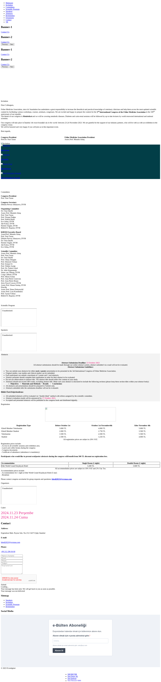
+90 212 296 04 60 (8, 552)
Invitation (9, 5)
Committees (10, 7)
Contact (8, 20)
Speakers (9, 11)
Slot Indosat (72, 679)
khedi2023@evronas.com (10, 542)
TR (7, 22)
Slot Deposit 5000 (74, 681)
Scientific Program (12, 9)
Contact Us (5, 32)
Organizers (10, 18)
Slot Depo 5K (73, 676)
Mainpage (9, 3)
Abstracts (9, 13)
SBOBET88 (72, 674)
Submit (3, 585)
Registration (10, 16)
